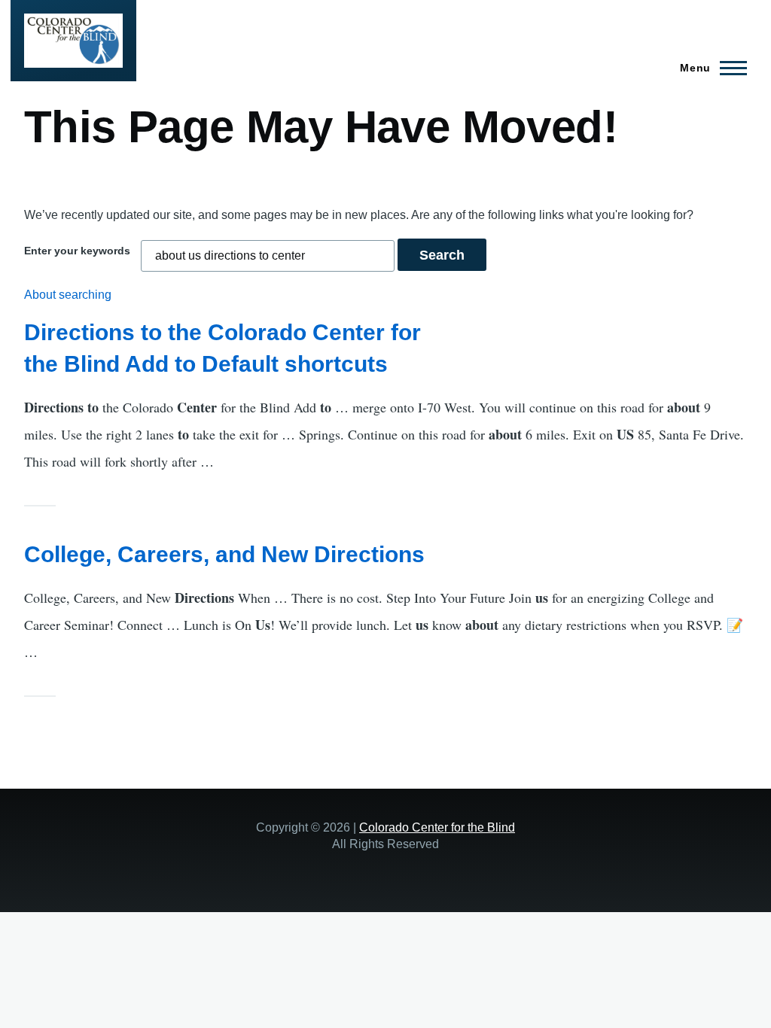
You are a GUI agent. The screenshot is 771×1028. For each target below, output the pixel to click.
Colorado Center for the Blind (437, 827)
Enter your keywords (77, 251)
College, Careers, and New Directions (224, 554)
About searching (67, 294)
